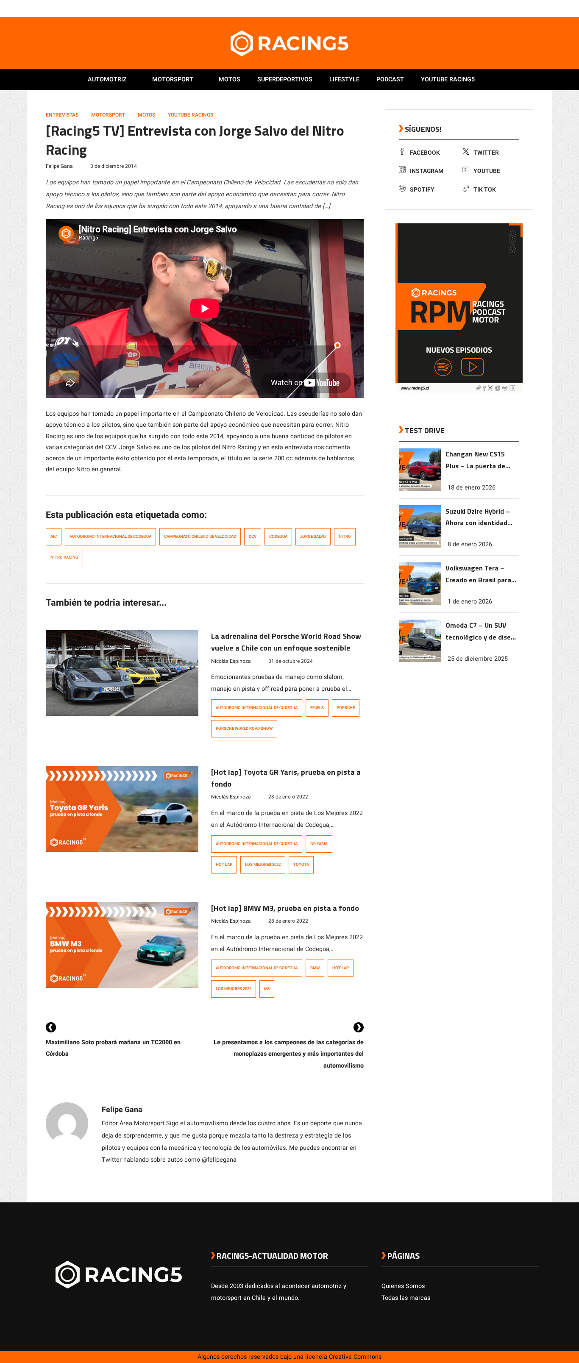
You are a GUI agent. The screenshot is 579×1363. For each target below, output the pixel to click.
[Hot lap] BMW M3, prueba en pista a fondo (285, 908)
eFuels (317, 708)
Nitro (345, 537)
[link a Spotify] (526, 8)
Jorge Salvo (313, 537)
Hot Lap (224, 865)
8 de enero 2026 (470, 544)
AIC (53, 537)
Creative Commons (355, 1356)
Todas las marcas (405, 1297)
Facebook (425, 152)
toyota (301, 865)
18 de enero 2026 (471, 487)
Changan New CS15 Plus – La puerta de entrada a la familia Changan (475, 460)
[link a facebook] (492, 8)
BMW (315, 968)
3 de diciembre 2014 (113, 166)
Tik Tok (484, 189)
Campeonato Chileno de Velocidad (200, 537)
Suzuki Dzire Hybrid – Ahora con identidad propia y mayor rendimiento (477, 517)
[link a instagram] (509, 8)
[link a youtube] (517, 8)
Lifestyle (344, 79)
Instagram (426, 171)
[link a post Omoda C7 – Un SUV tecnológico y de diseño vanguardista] (420, 660)
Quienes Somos (403, 1286)
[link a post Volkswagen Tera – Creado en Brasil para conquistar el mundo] (420, 602)
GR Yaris (319, 844)
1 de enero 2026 (470, 601)
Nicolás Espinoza (231, 661)
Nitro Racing (64, 557)
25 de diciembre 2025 (478, 658)
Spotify (422, 189)
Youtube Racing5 (448, 79)
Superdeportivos (284, 79)
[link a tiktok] (534, 8)
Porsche (346, 708)
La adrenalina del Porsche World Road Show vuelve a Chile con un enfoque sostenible (286, 642)
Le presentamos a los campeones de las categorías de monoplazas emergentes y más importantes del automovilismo (289, 1054)
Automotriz (107, 79)
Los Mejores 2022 (263, 865)
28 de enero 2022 (288, 797)
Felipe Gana (59, 166)
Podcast (390, 79)
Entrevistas (62, 115)
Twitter (486, 152)
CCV (252, 537)
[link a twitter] (500, 8)
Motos (229, 79)
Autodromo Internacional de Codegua (110, 537)
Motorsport (172, 79)
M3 (267, 989)
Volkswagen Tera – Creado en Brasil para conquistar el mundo (478, 574)
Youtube (486, 171)
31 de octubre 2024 (290, 661)
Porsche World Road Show (244, 729)
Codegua (278, 537)
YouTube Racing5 (190, 115)
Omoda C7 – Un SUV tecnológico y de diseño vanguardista (481, 631)
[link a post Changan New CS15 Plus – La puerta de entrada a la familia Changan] (420, 488)
